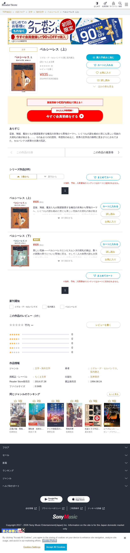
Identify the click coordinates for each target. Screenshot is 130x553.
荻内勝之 (51, 307)
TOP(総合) (7, 12)
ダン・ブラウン (110, 432)
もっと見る (113, 394)
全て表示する (67, 218)
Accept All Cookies (55, 547)
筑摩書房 (94, 376)
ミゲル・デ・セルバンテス (26, 307)
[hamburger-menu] (126, 4)
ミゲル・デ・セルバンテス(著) (53, 58)
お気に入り (105, 72)
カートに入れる (105, 65)
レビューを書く (46, 69)
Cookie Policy (49, 540)
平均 (27, 325)
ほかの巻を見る (106, 86)
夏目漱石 (88, 432)
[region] (65, 543)
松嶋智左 (13, 432)
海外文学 (40, 12)
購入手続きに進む (105, 57)
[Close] (124, 537)
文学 (30, 12)
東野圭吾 (51, 432)
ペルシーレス (53, 12)
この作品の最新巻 (103, 152)
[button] (96, 508)
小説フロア (20, 12)
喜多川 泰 (32, 432)
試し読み (105, 80)
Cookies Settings (31, 547)
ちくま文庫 (49, 62)
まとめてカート (105, 177)
